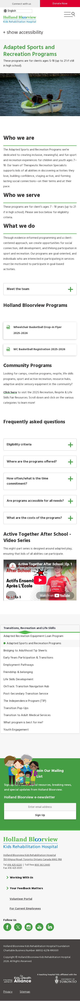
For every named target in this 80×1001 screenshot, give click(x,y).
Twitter (18, 927)
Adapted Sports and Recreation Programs (34, 643)
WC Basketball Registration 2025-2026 (39, 349)
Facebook (7, 927)
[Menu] (69, 16)
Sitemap (25, 991)
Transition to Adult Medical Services (27, 715)
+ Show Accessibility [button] (23, 32)
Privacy (7, 991)
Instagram (29, 927)
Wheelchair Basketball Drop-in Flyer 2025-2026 (37, 330)
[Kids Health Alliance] (17, 978)
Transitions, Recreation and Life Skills (29, 628)
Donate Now (60, 3)
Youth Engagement (16, 729)
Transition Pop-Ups (16, 708)
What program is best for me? (23, 722)
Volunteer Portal (21, 899)
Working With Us (21, 877)
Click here (10, 392)
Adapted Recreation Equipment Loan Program (33, 636)
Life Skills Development (18, 679)
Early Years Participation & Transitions (28, 657)
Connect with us (21, 4)
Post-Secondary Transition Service (26, 693)
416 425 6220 (14, 865)
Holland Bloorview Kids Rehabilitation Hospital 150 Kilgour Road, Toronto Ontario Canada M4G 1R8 (32, 857)
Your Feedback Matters (26, 888)
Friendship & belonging (18, 672)
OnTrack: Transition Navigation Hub (26, 686)
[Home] (19, 19)
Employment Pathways (19, 665)
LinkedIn (50, 927)
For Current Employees (25, 908)
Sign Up (40, 815)
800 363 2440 (42, 865)
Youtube (39, 927)
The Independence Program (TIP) (25, 701)
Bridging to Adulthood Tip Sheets (25, 650)
